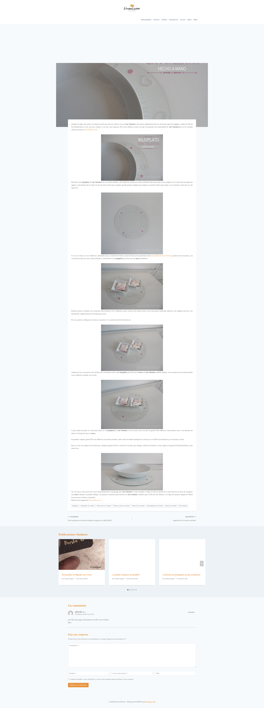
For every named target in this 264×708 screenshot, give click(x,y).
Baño (195, 20)
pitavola (78, 612)
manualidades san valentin (155, 506)
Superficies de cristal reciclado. (184, 518)
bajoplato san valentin (87, 506)
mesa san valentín (171, 506)
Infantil (164, 20)
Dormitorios (173, 20)
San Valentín (183, 506)
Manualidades (146, 20)
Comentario (74, 645)
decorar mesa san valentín (121, 506)
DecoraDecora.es (95, 500)
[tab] (127, 589)
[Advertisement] (132, 39)
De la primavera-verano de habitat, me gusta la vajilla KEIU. (90, 518)
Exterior (157, 20)
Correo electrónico (119, 673)
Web (157, 673)
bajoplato (75, 506)
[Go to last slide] (62, 563)
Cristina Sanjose (69, 579)
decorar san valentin (138, 506)
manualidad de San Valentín (161, 256)
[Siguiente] (202, 563)
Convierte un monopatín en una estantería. (181, 575)
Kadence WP (150, 702)
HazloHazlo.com (91, 130)
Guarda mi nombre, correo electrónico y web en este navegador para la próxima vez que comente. (102, 679)
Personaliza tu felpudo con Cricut (77, 575)
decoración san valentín (104, 506)
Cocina (182, 20)
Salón (189, 20)
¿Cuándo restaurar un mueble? (126, 575)
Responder (191, 612)
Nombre (72, 673)
